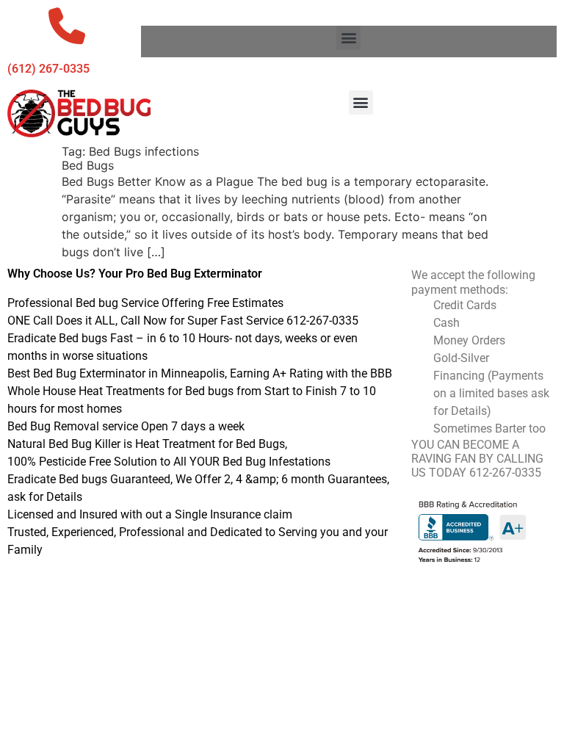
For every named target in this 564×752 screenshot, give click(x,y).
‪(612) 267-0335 (48, 69)
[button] (348, 38)
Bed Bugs (88, 165)
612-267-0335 (505, 473)
